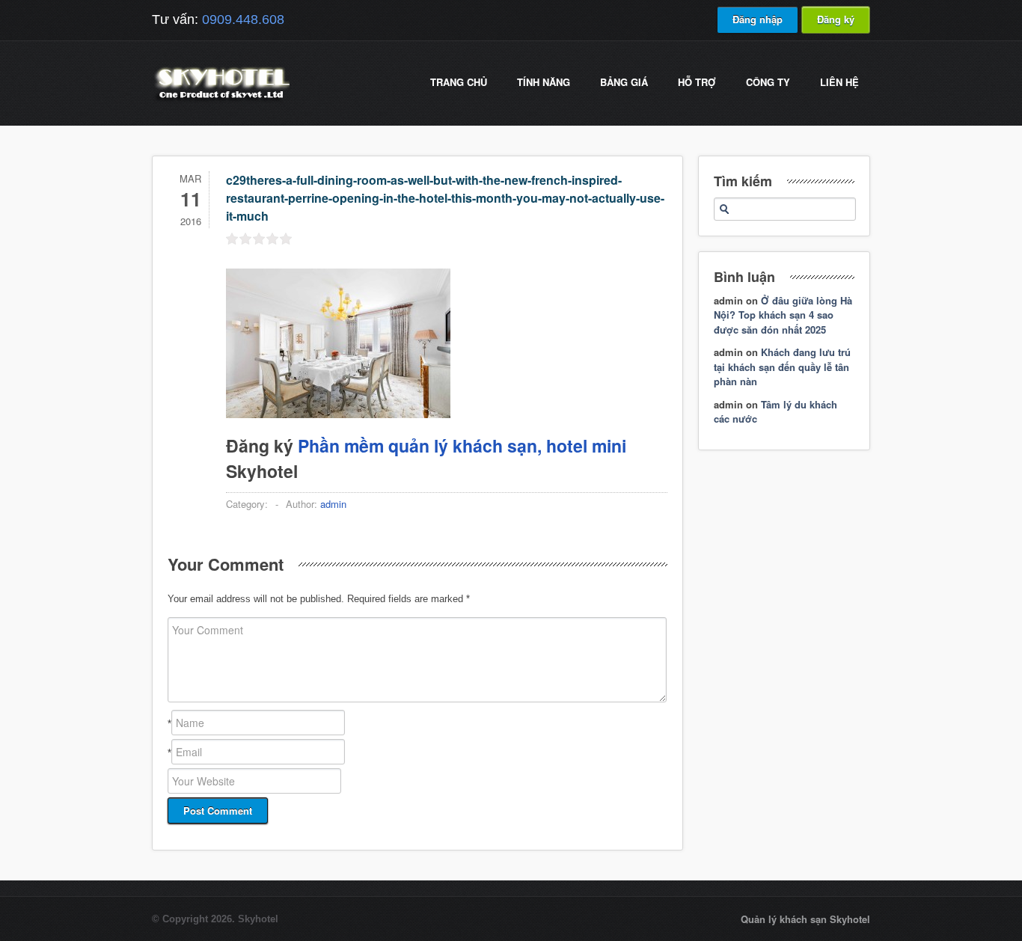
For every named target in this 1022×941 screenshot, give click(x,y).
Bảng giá (624, 82)
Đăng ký (835, 19)
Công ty (768, 82)
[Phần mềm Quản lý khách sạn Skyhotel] (221, 101)
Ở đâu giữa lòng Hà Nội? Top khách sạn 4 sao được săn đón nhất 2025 (783, 315)
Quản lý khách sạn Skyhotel (805, 919)
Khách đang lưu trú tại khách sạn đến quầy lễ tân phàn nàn (782, 366)
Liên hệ (839, 82)
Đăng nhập (757, 19)
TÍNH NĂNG (543, 82)
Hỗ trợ (697, 82)
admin (333, 504)
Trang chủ (458, 82)
